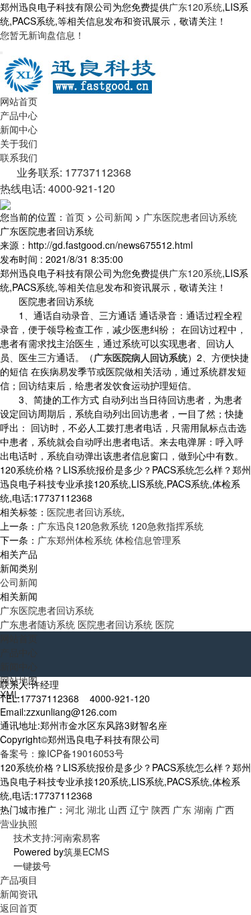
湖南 (203, 809)
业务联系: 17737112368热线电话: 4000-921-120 (65, 180)
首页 (75, 216)
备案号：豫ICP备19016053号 (62, 753)
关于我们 (18, 143)
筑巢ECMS (86, 851)
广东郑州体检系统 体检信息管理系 (109, 539)
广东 (182, 809)
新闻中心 (18, 129)
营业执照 (18, 823)
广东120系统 (195, 6)
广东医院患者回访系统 (190, 216)
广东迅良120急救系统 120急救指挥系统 (120, 525)
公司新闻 (114, 216)
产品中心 (18, 115)
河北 (75, 809)
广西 (225, 809)
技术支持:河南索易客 (56, 837)
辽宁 (139, 809)
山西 (117, 809)
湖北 (96, 809)
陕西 (160, 809)
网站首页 (18, 101)
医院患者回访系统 (84, 511)
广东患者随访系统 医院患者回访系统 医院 (87, 624)
